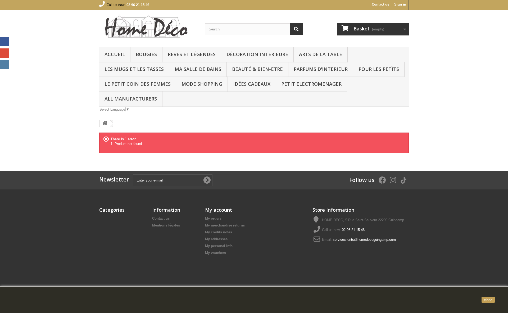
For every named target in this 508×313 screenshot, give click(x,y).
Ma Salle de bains (198, 69)
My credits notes (218, 232)
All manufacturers (131, 99)
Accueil (115, 54)
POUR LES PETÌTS (379, 69)
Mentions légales (166, 225)
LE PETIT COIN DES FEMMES (138, 84)
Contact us (380, 4)
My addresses (216, 239)
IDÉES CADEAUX (251, 84)
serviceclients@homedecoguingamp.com (364, 240)
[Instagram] (4, 64)
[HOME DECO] (148, 27)
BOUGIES (146, 54)
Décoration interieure (257, 54)
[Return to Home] (105, 123)
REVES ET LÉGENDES (192, 54)
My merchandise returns (225, 225)
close (488, 300)
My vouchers (215, 253)
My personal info (219, 246)
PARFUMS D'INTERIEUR (321, 69)
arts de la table (320, 54)
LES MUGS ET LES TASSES (134, 69)
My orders (213, 218)
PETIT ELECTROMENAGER (311, 84)
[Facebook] (4, 41)
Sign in (400, 4)
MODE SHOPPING (202, 84)
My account (218, 210)
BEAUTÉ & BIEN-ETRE (257, 69)
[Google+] (4, 53)
